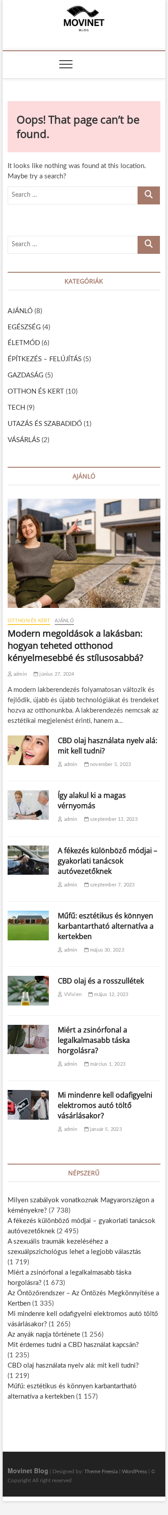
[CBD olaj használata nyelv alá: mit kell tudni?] (28, 750)
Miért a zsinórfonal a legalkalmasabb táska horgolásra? (94, 1040)
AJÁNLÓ (20, 311)
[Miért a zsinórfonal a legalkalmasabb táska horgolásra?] (28, 1039)
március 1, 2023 (107, 1064)
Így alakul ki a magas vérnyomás (92, 800)
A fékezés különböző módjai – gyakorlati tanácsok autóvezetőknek (107, 861)
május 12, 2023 (110, 994)
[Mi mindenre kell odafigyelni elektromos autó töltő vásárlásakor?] (28, 1105)
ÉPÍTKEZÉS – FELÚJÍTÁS (45, 359)
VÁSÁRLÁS (24, 440)
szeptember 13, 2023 (113, 819)
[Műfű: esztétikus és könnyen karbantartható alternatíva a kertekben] (28, 925)
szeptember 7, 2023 (112, 884)
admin (19, 674)
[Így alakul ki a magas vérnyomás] (28, 805)
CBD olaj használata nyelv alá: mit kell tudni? (73, 1365)
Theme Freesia (101, 1471)
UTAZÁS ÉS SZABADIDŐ (45, 424)
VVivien (72, 994)
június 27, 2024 (56, 674)
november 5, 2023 (110, 764)
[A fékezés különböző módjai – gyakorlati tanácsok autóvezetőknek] (28, 860)
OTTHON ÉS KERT (36, 391)
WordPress (134, 1471)
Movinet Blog (28, 1470)
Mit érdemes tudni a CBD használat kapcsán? (73, 1345)
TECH (16, 407)
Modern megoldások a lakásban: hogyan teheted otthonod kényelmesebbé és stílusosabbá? (75, 645)
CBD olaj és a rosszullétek (101, 981)
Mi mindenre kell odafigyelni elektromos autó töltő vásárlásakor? (105, 1105)
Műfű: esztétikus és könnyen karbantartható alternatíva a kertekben (106, 926)
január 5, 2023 (105, 1129)
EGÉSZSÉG (24, 327)
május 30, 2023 (106, 950)
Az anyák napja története (44, 1334)
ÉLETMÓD (24, 343)
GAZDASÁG (25, 375)
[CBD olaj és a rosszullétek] (28, 991)
